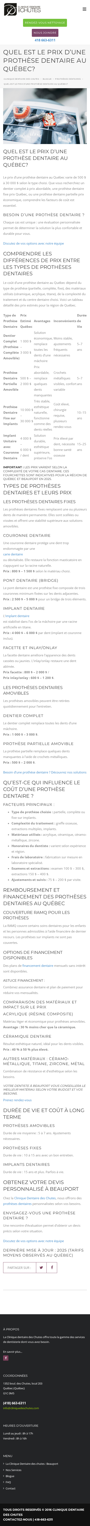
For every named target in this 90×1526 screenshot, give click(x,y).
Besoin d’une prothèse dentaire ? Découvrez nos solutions (44, 772)
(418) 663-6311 (14, 1403)
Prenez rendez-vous (17, 1100)
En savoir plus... (12, 1352)
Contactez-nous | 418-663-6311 (28, 1519)
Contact (10, 1488)
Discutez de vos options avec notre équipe (33, 243)
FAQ (8, 1482)
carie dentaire (13, 554)
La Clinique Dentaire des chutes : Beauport (32, 1464)
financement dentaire (37, 965)
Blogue (10, 1476)
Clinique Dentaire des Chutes (35, 1198)
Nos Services (13, 1470)
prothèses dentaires (17, 1204)
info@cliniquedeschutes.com (21, 1408)
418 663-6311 (45, 40)
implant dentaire (17, 616)
